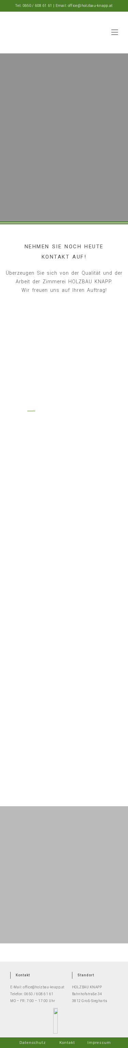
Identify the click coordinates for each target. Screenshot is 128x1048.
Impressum (99, 1042)
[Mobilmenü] (114, 32)
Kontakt (67, 1042)
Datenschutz (32, 1042)
